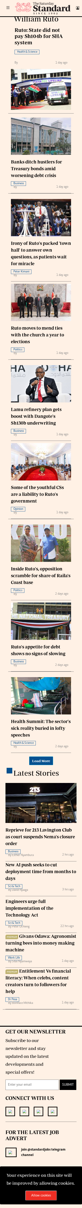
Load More (41, 761)
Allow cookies (41, 1195)
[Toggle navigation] (8, 8)
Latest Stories (36, 773)
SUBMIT (68, 1085)
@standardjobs (39, 1149)
